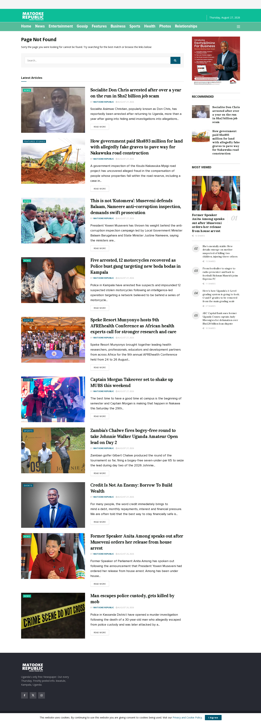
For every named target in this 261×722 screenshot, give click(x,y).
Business (118, 26)
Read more (101, 126)
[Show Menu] (238, 26)
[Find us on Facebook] (24, 695)
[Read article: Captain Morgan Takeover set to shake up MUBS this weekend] (53, 399)
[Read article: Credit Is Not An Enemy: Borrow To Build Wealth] (53, 505)
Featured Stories (34, 141)
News (40, 26)
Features (99, 26)
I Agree (213, 717)
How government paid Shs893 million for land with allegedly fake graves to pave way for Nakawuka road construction (136, 147)
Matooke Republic (103, 101)
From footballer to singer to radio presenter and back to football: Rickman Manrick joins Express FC (220, 273)
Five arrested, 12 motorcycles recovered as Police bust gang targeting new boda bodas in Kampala (135, 266)
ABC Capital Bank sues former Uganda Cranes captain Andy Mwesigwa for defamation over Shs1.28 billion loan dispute (220, 318)
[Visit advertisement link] (216, 61)
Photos (165, 26)
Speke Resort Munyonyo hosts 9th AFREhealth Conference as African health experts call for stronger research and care (133, 325)
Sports (134, 26)
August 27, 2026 (125, 101)
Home (26, 26)
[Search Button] (175, 60)
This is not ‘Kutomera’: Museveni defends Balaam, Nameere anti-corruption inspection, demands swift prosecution (135, 206)
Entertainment (61, 26)
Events (28, 320)
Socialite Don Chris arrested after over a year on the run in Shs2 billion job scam (226, 114)
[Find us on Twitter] (33, 695)
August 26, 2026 (125, 553)
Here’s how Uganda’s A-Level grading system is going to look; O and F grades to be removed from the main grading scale (221, 296)
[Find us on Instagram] (41, 695)
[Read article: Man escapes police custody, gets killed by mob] (53, 615)
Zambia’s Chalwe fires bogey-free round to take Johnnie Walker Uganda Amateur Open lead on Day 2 (134, 436)
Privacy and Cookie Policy (187, 717)
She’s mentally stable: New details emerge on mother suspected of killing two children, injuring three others (220, 251)
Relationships (186, 26)
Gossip (82, 26)
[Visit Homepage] (33, 16)
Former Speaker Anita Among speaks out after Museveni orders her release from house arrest (136, 542)
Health (149, 26)
